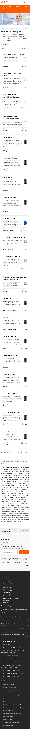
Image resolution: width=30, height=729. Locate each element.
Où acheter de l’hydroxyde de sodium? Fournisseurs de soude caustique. (11, 666)
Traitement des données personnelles (12, 690)
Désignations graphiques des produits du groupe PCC (16, 708)
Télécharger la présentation (10, 702)
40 (26, 452)
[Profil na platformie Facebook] (4, 595)
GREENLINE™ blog (7, 719)
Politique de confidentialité (9, 687)
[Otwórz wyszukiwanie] (24, 2)
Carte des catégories (8, 710)
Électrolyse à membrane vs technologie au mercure (15, 658)
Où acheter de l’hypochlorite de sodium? (13, 673)
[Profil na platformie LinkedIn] (7, 595)
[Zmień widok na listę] (3, 48)
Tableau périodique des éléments (11, 722)
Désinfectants (6, 644)
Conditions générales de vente (10, 693)
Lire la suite (26, 565)
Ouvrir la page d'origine (6, 531)
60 (28, 452)
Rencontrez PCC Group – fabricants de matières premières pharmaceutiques (13, 651)
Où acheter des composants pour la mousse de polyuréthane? (13, 662)
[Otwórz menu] (28, 2)
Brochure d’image (7, 699)
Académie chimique (8, 725)
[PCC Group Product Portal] (4, 2)
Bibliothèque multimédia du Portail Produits (13, 705)
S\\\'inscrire (24, 552)
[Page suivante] (27, 48)
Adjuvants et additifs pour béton (10, 655)
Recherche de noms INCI (9, 716)
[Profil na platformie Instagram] (10, 595)
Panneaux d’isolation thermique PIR (11, 647)
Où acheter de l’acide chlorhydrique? (12, 670)
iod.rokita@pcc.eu (4, 563)
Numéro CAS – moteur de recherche (12, 713)
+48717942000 (8, 590)
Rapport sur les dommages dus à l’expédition (14, 696)
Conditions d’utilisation (8, 684)
